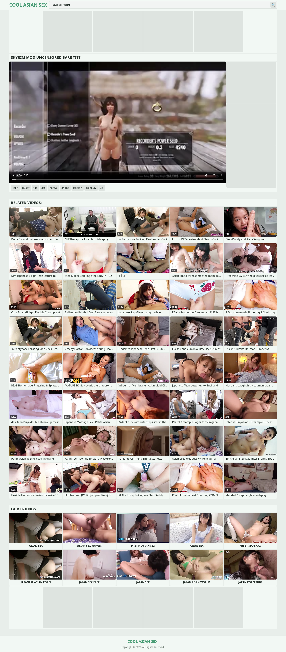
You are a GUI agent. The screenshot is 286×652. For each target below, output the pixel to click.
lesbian (77, 188)
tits (35, 188)
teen (15, 188)
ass (43, 188)
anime (65, 188)
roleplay (91, 188)
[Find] (273, 5)
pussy (25, 188)
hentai (53, 188)
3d (101, 188)
